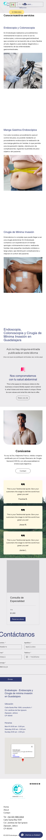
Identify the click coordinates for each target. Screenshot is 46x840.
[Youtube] (37, 783)
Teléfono (27, 653)
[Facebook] (32, 783)
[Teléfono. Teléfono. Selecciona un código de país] (28, 657)
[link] (23, 599)
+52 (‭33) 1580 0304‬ (15, 817)
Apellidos (27, 643)
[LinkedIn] (35, 783)
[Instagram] (30, 783)
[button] (23, 398)
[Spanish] (13, 4)
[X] (34, 783)
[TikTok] (39, 783)
